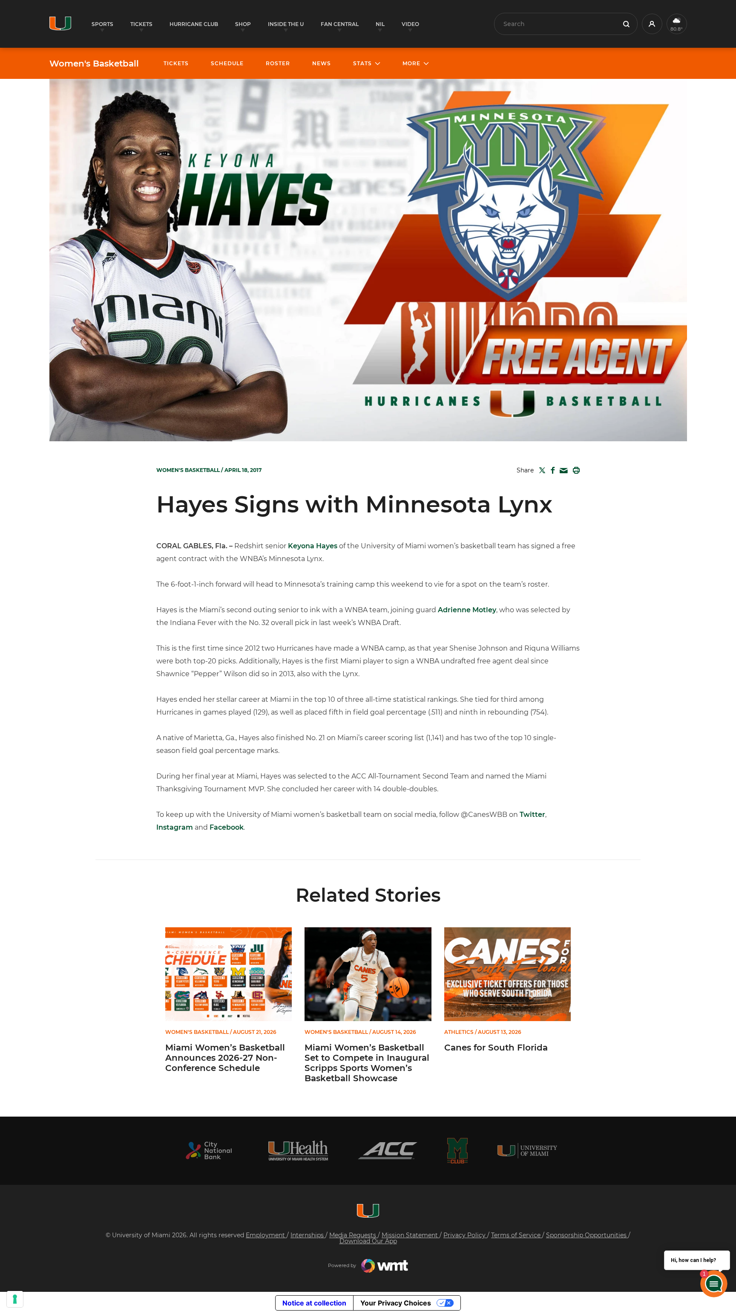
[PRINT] (574, 470)
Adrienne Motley (467, 610)
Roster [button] (278, 63)
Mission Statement (411, 1235)
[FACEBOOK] (551, 470)
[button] (652, 24)
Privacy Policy (465, 1235)
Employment (266, 1235)
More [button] (411, 63)
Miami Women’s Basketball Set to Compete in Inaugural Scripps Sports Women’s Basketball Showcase (367, 1062)
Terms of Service (516, 1235)
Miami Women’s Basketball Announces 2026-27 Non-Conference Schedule (225, 1057)
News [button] (321, 63)
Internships (307, 1235)
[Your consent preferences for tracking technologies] (15, 1299)
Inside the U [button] (286, 24)
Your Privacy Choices (395, 1303)
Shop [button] (243, 24)
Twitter (532, 814)
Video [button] (410, 24)
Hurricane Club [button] (194, 24)
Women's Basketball (94, 63)
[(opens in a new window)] (209, 1150)
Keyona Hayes (312, 546)
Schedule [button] (227, 63)
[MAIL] (562, 471)
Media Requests (353, 1235)
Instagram (174, 827)
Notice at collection (314, 1303)
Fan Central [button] (340, 24)
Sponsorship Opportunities (587, 1235)
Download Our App (368, 1241)
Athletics (459, 1032)
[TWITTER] (540, 470)
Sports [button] (102, 24)
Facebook (227, 827)
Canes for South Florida (496, 1047)
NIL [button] (380, 24)
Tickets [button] (141, 24)
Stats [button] (362, 63)
